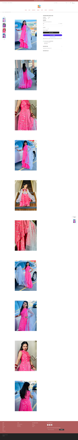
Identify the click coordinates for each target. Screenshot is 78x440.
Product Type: (44, 18)
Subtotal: (44, 30)
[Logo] (39, 6)
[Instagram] (49, 425)
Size (43, 23)
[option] (25, 34)
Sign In (66, 2)
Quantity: (44, 27)
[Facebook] (48, 425)
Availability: (44, 17)
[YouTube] (51, 425)
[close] (75, 0)
